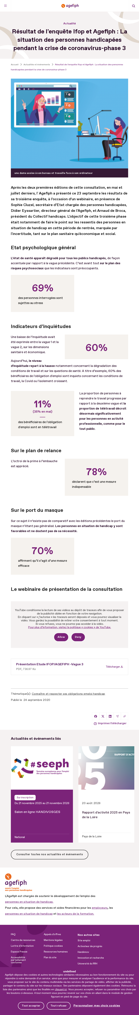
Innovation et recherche (91, 958)
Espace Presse (19, 951)
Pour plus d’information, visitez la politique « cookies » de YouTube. (69, 627)
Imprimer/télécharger (112, 723)
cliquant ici (61, 989)
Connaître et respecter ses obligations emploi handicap (68, 694)
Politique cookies (53, 946)
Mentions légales (53, 940)
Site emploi (84, 940)
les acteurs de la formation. (75, 914)
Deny (78, 637)
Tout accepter (31, 1005)
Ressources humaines (56, 951)
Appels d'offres (52, 934)
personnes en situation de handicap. (29, 902)
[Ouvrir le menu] (5, 6)
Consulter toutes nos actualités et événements (49, 854)
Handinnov (83, 952)
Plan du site (50, 957)
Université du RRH (87, 963)
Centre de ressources (23, 940)
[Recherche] (133, 6)
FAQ (13, 934)
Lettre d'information (22, 946)
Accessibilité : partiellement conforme (18, 960)
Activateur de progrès (90, 946)
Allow (61, 637)
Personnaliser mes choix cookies (96, 1005)
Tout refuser (58, 1005)
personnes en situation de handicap (29, 914)
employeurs (100, 908)
